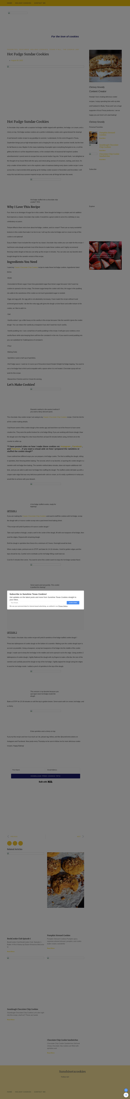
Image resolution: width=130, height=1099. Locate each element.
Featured (24, 49)
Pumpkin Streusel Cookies (58, 935)
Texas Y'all (55, 49)
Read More (11, 951)
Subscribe (100, 196)
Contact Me (40, 3)
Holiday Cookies (23, 3)
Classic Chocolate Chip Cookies (26, 267)
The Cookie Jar (71, 49)
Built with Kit (45, 782)
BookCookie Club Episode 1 (19, 938)
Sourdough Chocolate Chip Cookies (22, 1009)
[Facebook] (120, 2)
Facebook (77, 446)
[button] (9, 843)
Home (9, 3)
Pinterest (15, 449)
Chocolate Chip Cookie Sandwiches (62, 1040)
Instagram (65, 446)
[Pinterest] (106, 2)
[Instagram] (113, 2)
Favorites (12, 49)
